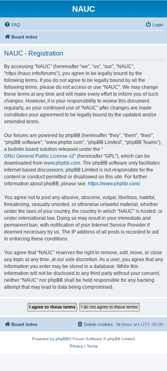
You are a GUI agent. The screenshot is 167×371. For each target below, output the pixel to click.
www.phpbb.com (62, 163)
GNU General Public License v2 (39, 156)
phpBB (62, 339)
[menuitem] (12, 25)
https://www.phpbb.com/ (114, 184)
